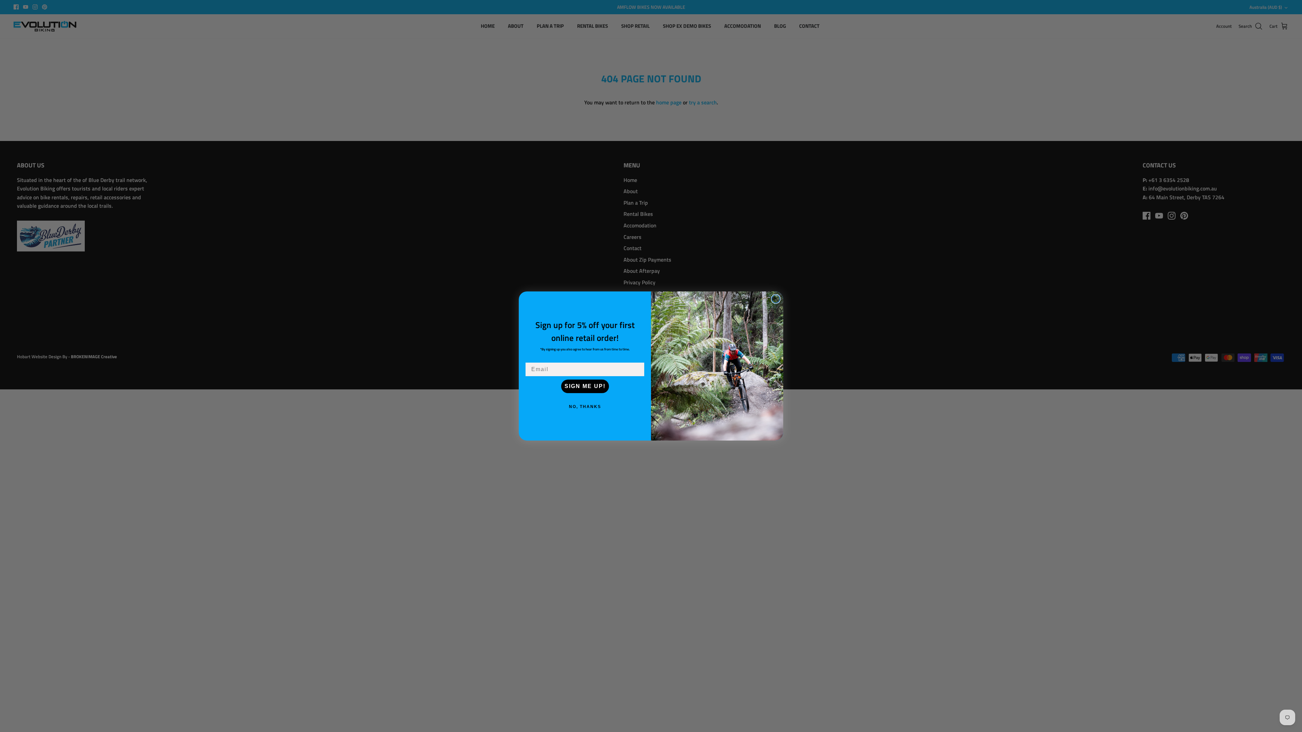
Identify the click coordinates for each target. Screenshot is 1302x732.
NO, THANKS (585, 406)
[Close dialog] (776, 299)
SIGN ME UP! (585, 386)
